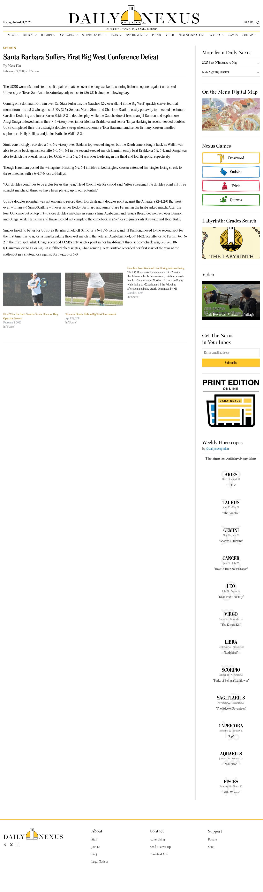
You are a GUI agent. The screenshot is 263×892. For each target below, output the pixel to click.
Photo (156, 35)
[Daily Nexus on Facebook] (5, 844)
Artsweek (67, 35)
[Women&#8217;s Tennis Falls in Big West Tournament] (94, 289)
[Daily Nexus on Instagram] (17, 844)
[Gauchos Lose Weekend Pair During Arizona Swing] (158, 282)
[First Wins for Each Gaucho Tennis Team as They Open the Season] (32, 289)
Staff (94, 839)
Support (215, 831)
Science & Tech (93, 35)
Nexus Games (216, 145)
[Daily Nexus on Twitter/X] (11, 844)
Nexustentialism (191, 35)
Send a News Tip (160, 847)
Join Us (95, 847)
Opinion (46, 35)
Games (233, 35)
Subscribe (231, 363)
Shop (211, 847)
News (11, 35)
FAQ (94, 854)
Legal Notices (99, 861)
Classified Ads (158, 854)
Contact (157, 831)
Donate (212, 839)
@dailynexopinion (217, 449)
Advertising (157, 839)
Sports (28, 35)
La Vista (215, 35)
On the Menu (135, 35)
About (96, 831)
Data (114, 35)
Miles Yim (14, 66)
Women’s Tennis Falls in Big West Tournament (90, 314)
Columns (248, 35)
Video (170, 35)
